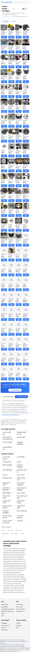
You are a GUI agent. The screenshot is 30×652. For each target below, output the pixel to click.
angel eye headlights (20, 443)
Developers (4, 623)
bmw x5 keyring (21, 511)
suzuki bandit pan (7, 433)
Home (3, 16)
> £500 (22, 533)
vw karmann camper (6, 458)
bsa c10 (5, 475)
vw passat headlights (6, 512)
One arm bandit (7, 442)
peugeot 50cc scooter (21, 502)
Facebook (18, 625)
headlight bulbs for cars (21, 433)
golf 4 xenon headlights (6, 489)
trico (23, 423)
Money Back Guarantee (7, 609)
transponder (17, 423)
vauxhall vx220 (7, 478)
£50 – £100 (18, 530)
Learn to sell (19, 607)
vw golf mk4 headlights (20, 484)
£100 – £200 (5, 533)
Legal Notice (4, 607)
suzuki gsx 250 (4, 421)
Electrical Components (8, 17)
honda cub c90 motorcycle (7, 522)
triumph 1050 (4, 424)
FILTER (6, 21)
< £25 (3, 530)
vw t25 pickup (7, 462)
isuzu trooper (21, 493)
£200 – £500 (14, 533)
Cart (2, 616)
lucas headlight (7, 470)
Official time (4, 630)
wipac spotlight (7, 465)
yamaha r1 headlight (20, 466)
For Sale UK (6, 2)
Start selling (19, 604)
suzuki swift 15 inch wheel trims (8, 438)
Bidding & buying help (7, 611)
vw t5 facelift (21, 457)
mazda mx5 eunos (6, 497)
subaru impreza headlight (21, 489)
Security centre (5, 625)
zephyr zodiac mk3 (21, 479)
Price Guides (4, 604)
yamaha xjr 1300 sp (22, 471)
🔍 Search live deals (21, 396)
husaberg (20, 521)
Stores (3, 613)
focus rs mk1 (21, 475)
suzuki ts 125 (13, 421)
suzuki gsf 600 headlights (12, 419)
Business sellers (20, 609)
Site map (3, 627)
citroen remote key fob (7, 517)
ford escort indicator (20, 517)
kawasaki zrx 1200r (6, 484)
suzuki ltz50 (23, 419)
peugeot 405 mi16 (6, 502)
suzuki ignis (10, 423)
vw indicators (12, 424)
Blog (17, 627)
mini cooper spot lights (22, 497)
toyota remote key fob (7, 507)
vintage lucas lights (21, 507)
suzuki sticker (21, 437)
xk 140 (19, 462)
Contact (18, 623)
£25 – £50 (10, 530)
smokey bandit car (7, 448)
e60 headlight (7, 493)
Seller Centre (19, 611)
